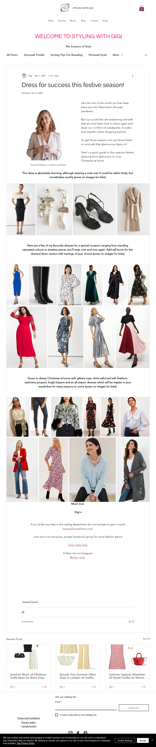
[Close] (152, 740)
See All (146, 638)
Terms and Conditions (28, 718)
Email (58, 701)
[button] (141, 8)
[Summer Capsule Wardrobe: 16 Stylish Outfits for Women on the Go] (127, 656)
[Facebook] (78, 733)
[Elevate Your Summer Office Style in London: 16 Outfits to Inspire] (78, 656)
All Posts (12, 54)
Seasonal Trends (34, 54)
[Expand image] (31, 187)
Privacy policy (28, 722)
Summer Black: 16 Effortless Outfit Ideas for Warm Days (28, 676)
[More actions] (132, 76)
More (116, 54)
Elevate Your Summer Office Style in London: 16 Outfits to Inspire (78, 676)
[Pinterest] (85, 733)
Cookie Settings (125, 740)
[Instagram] (70, 733)
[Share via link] (23, 612)
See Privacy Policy (26, 743)
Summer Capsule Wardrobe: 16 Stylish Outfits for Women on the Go (127, 676)
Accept (143, 740)
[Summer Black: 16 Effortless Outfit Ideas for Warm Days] (29, 656)
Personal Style (98, 54)
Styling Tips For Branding (67, 54)
